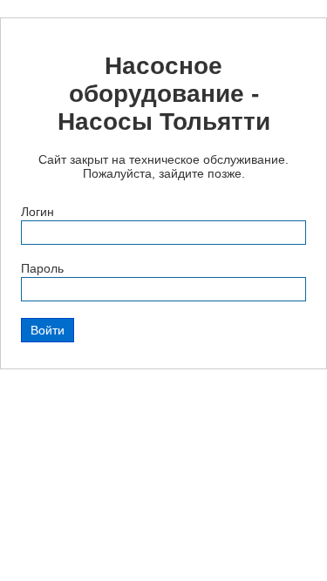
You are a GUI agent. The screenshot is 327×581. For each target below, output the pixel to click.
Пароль (42, 268)
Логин (37, 212)
